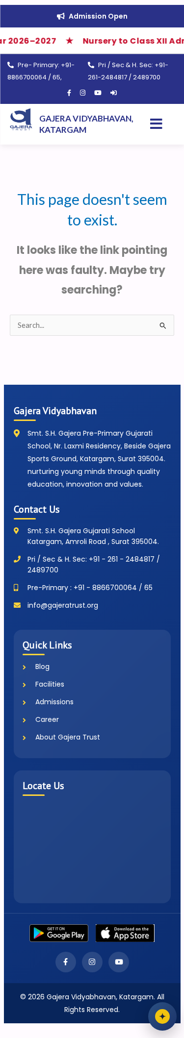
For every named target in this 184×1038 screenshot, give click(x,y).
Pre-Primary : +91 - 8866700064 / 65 (90, 588)
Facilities (49, 684)
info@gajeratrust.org (62, 605)
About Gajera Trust (67, 737)
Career (47, 719)
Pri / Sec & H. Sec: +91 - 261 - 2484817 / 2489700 (93, 564)
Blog (42, 666)
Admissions (54, 702)
